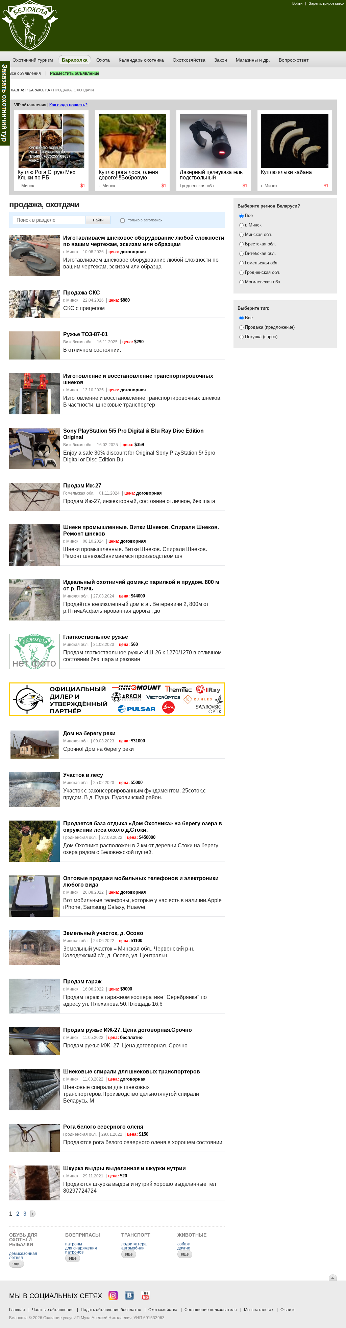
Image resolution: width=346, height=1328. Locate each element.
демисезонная (23, 1253)
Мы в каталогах (258, 1309)
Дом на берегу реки (89, 733)
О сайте (288, 1309)
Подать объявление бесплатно (111, 1309)
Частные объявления (53, 1309)
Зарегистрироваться (326, 3)
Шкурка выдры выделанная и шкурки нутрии (124, 1168)
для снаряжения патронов (81, 1250)
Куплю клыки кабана (286, 172)
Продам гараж (82, 981)
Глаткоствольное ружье (95, 637)
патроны (73, 1244)
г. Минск (253, 224)
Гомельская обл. (261, 262)
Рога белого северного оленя (103, 1127)
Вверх (333, 1278)
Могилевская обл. (262, 281)
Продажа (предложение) (269, 327)
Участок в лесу (83, 775)
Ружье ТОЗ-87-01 (85, 334)
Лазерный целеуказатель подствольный (211, 174)
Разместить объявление (74, 73)
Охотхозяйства (162, 1309)
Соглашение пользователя (210, 1309)
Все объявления (25, 73)
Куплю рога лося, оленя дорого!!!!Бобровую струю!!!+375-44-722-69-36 (131, 174)
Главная (17, 90)
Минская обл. (258, 234)
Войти (297, 3)
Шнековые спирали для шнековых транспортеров (131, 1071)
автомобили (133, 1248)
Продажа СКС (81, 293)
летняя (16, 1257)
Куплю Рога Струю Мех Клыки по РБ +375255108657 (46, 174)
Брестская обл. (260, 243)
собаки (184, 1244)
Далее (32, 1214)
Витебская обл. (260, 253)
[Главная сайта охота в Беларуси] (30, 49)
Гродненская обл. (262, 272)
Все (248, 215)
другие (183, 1248)
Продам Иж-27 (82, 485)
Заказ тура (5, 103)
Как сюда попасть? (68, 105)
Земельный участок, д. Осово (103, 933)
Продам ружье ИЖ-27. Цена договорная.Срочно (127, 1030)
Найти (98, 220)
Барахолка (39, 90)
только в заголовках (145, 220)
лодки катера (134, 1244)
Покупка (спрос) (260, 336)
